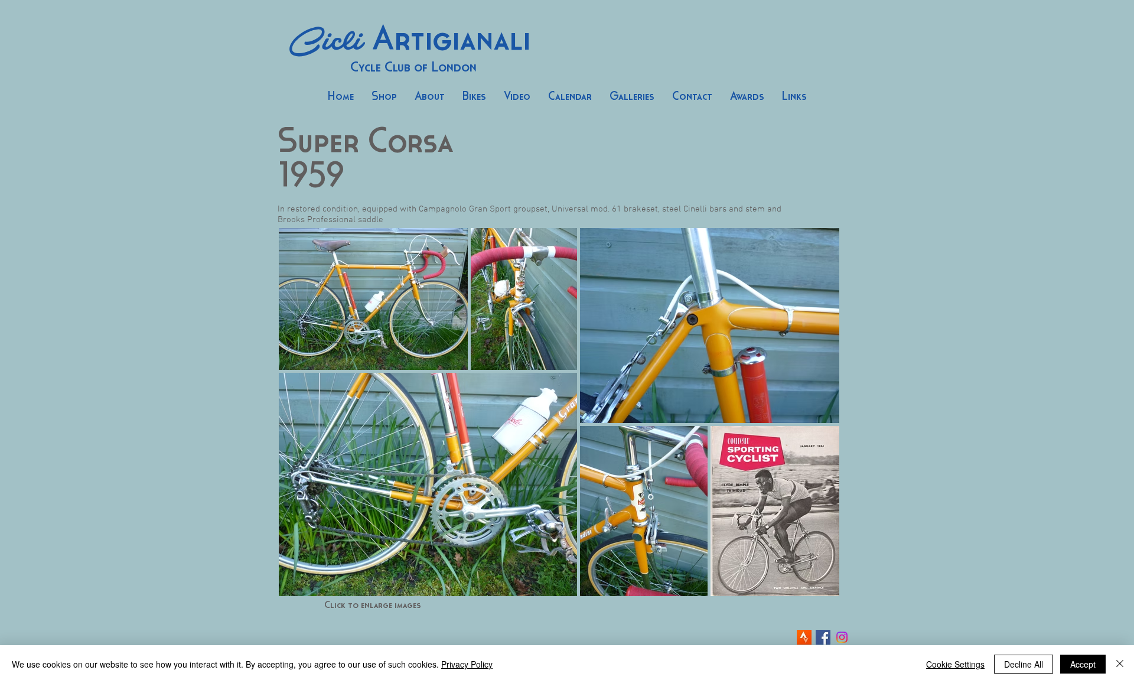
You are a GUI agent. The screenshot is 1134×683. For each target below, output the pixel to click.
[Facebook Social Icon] (823, 637)
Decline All (1023, 664)
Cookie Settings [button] (955, 664)
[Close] (1120, 664)
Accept (1083, 664)
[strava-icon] (804, 637)
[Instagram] (842, 637)
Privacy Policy (467, 664)
